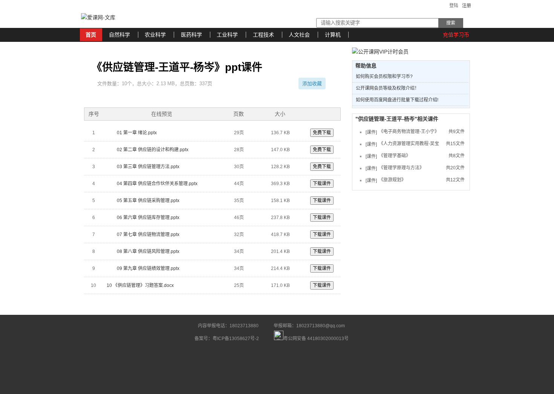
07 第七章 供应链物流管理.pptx (147, 234)
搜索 (450, 23)
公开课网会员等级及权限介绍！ (387, 88)
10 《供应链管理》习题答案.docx (140, 285)
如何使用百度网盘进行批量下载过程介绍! (397, 100)
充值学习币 (456, 35)
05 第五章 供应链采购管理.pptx (147, 200)
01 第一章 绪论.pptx (136, 132)
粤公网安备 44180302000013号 (316, 337)
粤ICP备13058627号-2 (236, 338)
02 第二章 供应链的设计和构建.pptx (152, 149)
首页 (91, 35)
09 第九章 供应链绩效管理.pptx (147, 268)
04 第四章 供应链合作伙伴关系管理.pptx (156, 183)
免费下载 (322, 132)
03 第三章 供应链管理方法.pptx (147, 166)
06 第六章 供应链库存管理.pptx (147, 217)
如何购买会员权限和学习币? (384, 76)
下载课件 (322, 183)
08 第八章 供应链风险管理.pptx (147, 251)
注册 (466, 5)
